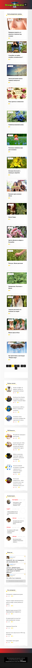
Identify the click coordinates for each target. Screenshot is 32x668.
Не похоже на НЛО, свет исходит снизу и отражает (12, 531)
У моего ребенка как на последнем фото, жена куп (12, 513)
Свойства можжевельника (16, 124)
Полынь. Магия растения (15, 263)
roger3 (8, 509)
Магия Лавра (12, 217)
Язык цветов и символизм (16, 101)
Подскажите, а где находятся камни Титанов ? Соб (17, 504)
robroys (14, 518)
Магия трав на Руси (13, 332)
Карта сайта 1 (3, 667)
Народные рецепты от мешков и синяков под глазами (15, 34)
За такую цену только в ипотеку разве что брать (18, 522)
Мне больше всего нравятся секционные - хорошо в (18, 541)
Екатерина (15, 499)
